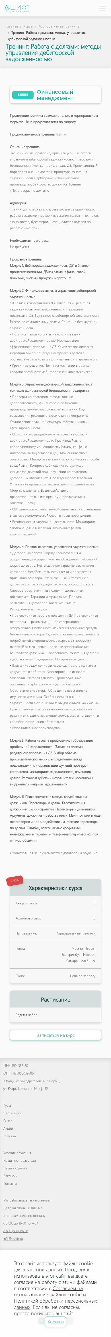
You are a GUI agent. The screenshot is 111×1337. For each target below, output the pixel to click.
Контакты (10, 1183)
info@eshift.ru (13, 1238)
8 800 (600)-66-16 (15, 1231)
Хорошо (56, 1322)
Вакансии (10, 1176)
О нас (7, 1121)
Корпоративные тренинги (58, 26)
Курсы (28, 26)
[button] (102, 7)
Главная (12, 26)
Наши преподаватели (19, 1160)
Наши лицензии (15, 1168)
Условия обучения (17, 1153)
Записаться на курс (56, 1035)
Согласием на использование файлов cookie (48, 1291)
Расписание (12, 1113)
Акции (8, 1128)
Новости (9, 1136)
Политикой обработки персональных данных (55, 1303)
